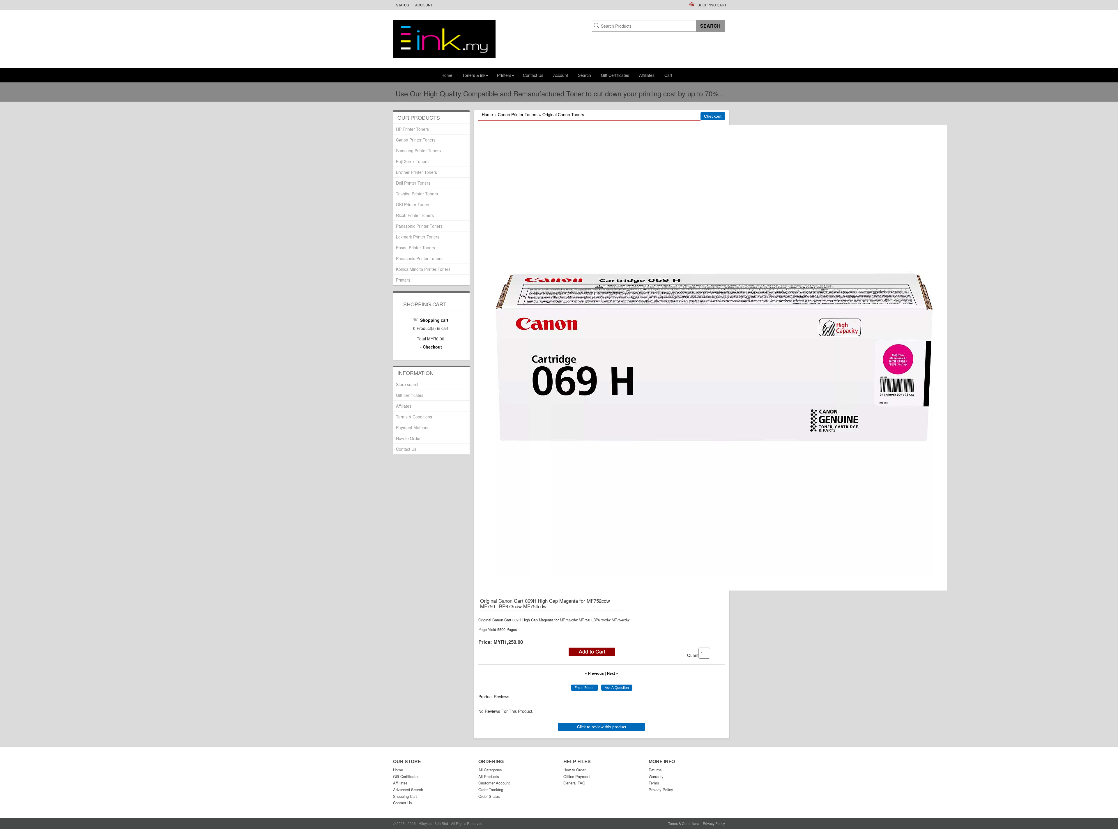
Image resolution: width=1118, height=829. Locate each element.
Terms (654, 783)
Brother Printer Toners (416, 172)
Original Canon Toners (563, 114)
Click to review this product (601, 727)
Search (584, 75)
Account (424, 4)
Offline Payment (576, 776)
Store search (408, 384)
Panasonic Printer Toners (419, 226)
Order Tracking (490, 789)
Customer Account (494, 783)
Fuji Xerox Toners (412, 161)
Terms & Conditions (414, 417)
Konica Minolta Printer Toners (423, 269)
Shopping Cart (712, 4)
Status (402, 4)
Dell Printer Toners (413, 183)
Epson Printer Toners (415, 247)
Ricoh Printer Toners (415, 215)
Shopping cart (434, 320)
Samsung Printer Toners (418, 150)
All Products (488, 776)
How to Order (408, 438)
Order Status (489, 796)
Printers (403, 280)
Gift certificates (409, 395)
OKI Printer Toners (413, 204)
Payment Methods (412, 427)
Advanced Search (408, 789)
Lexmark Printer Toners (417, 237)
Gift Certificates (615, 75)
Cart (668, 75)
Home (446, 75)
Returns (655, 770)
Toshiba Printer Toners (417, 194)
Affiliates (646, 75)
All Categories (490, 770)
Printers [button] (504, 75)
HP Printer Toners (412, 129)
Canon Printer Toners (517, 114)
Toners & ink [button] (473, 75)
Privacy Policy (661, 789)
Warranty (656, 776)
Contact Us (533, 75)
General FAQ (574, 783)
